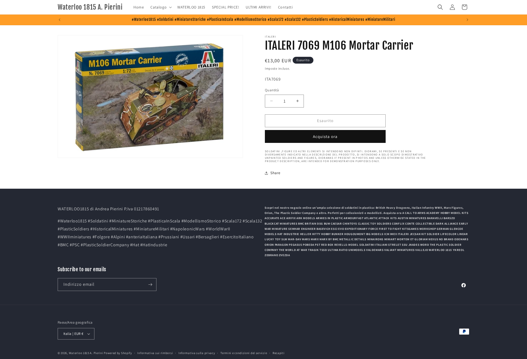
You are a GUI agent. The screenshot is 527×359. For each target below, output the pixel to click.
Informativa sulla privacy (196, 353)
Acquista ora (325, 136)
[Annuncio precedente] (60, 20)
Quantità (272, 90)
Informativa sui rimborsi (155, 353)
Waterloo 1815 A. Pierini (86, 353)
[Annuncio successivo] (467, 20)
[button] (160, 7)
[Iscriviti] (150, 284)
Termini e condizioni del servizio (243, 353)
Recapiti (279, 353)
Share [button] (275, 172)
